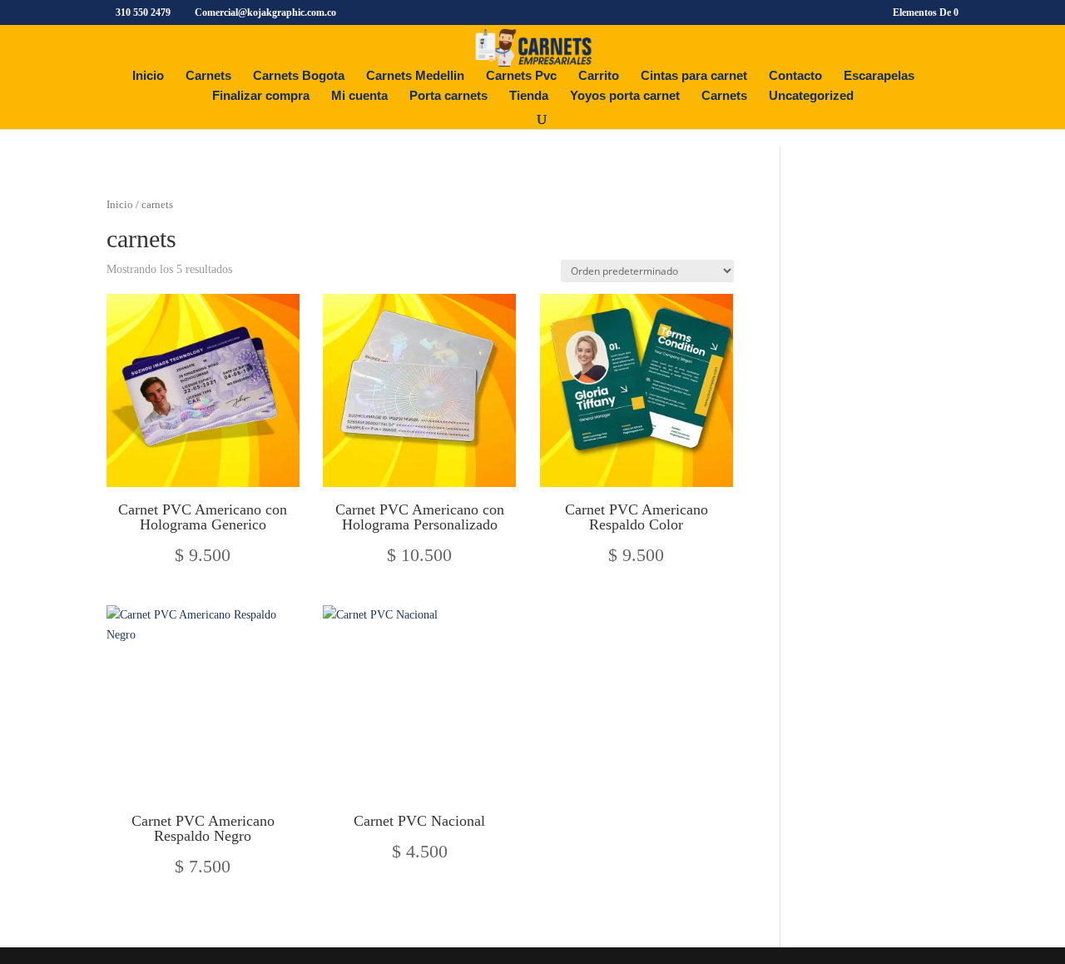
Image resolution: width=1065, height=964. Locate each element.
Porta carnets (448, 96)
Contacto (795, 76)
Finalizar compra (261, 96)
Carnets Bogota (298, 76)
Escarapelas (879, 76)
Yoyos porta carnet (625, 96)
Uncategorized (811, 96)
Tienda (528, 96)
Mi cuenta (359, 96)
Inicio (148, 76)
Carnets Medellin (415, 76)
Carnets (208, 76)
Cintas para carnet (694, 76)
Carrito (598, 76)
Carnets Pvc (521, 76)
